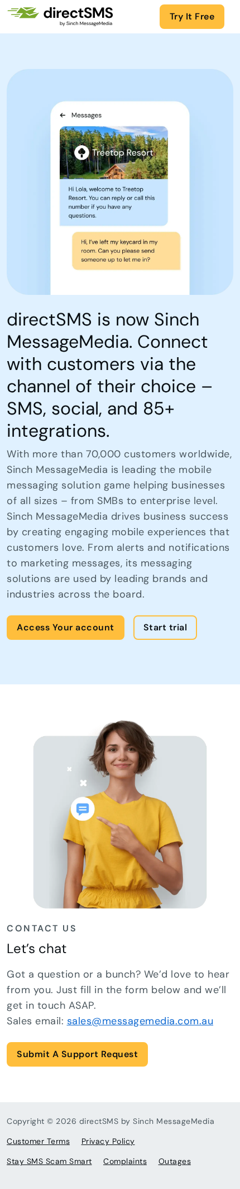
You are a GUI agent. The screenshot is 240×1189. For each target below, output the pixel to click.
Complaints (125, 1161)
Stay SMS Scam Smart (49, 1161)
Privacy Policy (108, 1141)
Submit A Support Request (77, 1054)
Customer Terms (38, 1141)
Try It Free (192, 16)
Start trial (165, 627)
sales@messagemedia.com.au (140, 1021)
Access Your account (65, 627)
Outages (175, 1161)
